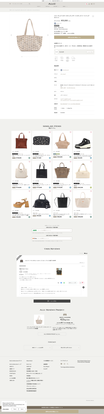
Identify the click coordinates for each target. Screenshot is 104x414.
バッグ (61, 98)
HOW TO (38, 6)
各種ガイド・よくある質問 (37, 347)
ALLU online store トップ (15, 364)
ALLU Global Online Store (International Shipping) (83, 361)
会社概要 (28, 369)
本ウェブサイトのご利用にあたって (34, 373)
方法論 (54, 329)
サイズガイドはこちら (71, 87)
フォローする (90, 52)
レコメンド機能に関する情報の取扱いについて (35, 381)
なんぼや (45, 369)
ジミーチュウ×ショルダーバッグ (76, 100)
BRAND (64, 6)
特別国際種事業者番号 (31, 391)
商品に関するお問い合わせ (66, 347)
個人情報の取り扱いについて (33, 378)
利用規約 (28, 375)
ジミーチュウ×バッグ (64, 100)
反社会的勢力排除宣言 (31, 388)
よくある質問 (12, 378)
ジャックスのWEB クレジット (44, 230)
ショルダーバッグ (67, 98)
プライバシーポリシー (31, 386)
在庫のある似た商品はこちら (74, 37)
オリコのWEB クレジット (43, 238)
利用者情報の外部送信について (33, 384)
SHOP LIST (47, 6)
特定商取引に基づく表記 (32, 371)
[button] (94, 4)
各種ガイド (12, 369)
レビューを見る (70, 33)
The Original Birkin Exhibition (67, 367)
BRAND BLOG (13, 371)
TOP (10, 10)
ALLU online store (63, 103)
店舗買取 (45, 364)
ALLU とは (29, 364)
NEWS (11, 375)
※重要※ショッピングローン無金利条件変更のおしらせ (52, 0)
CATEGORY (55, 6)
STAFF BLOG (12, 373)
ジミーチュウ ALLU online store (74, 103)
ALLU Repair (46, 366)
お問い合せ (12, 380)
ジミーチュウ (63, 74)
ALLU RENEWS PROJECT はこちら (52, 334)
